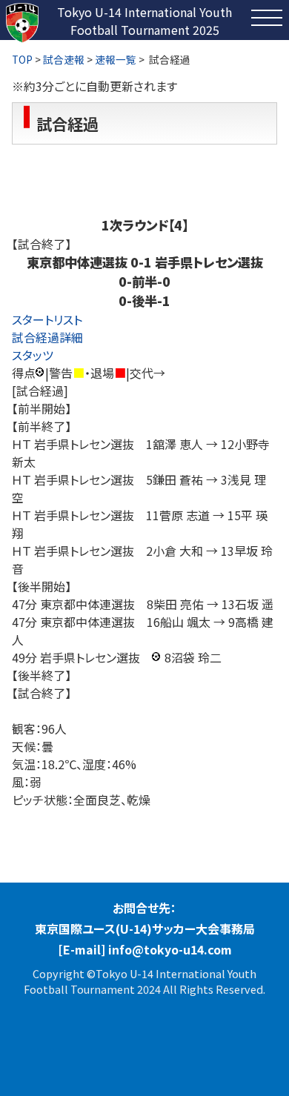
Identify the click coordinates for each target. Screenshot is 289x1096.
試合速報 (63, 59)
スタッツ (32, 355)
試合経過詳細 (47, 337)
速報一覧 (115, 59)
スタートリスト (47, 319)
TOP (22, 59)
